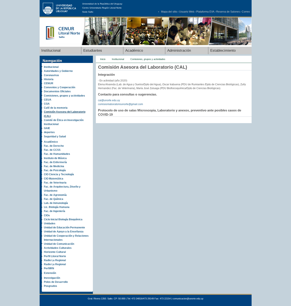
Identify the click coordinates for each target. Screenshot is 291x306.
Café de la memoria (56, 107)
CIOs (47, 215)
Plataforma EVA (205, 11)
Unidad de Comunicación (59, 243)
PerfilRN (49, 268)
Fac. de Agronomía (55, 195)
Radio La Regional (55, 260)
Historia (48, 79)
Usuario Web (186, 11)
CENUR (48, 83)
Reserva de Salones (228, 11)
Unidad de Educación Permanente (64, 227)
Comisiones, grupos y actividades (64, 95)
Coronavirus (51, 75)
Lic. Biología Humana (56, 207)
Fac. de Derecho (54, 145)
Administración (179, 50)
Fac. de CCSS (52, 149)
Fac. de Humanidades (57, 153)
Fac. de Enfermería (55, 162)
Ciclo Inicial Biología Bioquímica (63, 219)
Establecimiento (223, 50)
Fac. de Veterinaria (55, 182)
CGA (47, 103)
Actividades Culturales (58, 247)
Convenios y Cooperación (59, 87)
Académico (134, 50)
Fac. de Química (53, 199)
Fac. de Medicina (54, 166)
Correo (246, 11)
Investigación (52, 277)
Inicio (102, 59)
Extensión (50, 273)
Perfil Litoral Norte (55, 256)
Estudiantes (92, 50)
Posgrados (50, 286)
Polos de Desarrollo (56, 281)
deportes (49, 132)
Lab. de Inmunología (56, 203)
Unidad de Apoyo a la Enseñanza (64, 231)
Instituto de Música (55, 158)
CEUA (47, 99)
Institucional (51, 50)
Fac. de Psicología (55, 170)
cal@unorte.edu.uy (109, 100)
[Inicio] (63, 41)
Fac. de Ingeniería (54, 211)
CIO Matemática (53, 178)
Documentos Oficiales (57, 91)
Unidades (49, 223)
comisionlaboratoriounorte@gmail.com (120, 104)
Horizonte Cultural (55, 251)
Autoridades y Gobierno (58, 71)
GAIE (47, 128)
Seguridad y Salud (55, 136)
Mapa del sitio (169, 11)
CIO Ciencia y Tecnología (59, 174)
